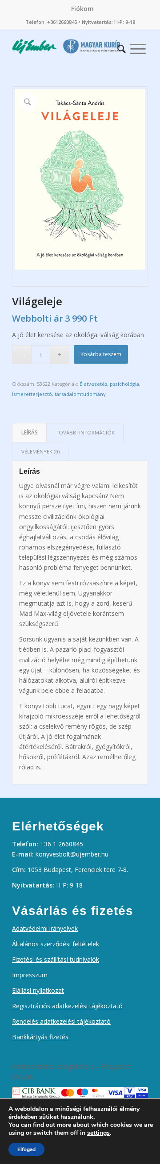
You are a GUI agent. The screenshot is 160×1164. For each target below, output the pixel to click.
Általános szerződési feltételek (55, 944)
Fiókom (82, 8)
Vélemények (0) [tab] (40, 451)
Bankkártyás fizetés (40, 1037)
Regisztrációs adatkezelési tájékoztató (67, 1006)
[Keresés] (121, 46)
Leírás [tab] (29, 432)
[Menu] (138, 46)
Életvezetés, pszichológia (109, 383)
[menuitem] (82, 9)
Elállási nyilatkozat (38, 990)
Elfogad (26, 1149)
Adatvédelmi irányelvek (45, 928)
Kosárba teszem (100, 354)
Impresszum (30, 975)
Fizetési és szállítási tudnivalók (55, 959)
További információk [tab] (85, 432)
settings (98, 1133)
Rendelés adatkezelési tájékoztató (61, 1021)
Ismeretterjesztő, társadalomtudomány (59, 394)
